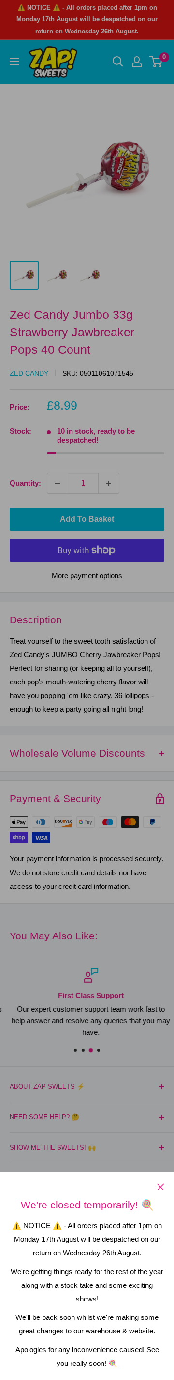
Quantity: (25, 483)
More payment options (87, 575)
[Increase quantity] (109, 483)
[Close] (160, 1186)
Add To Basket (87, 519)
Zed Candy (29, 373)
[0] (156, 61)
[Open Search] (118, 61)
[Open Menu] (14, 61)
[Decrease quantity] (57, 483)
